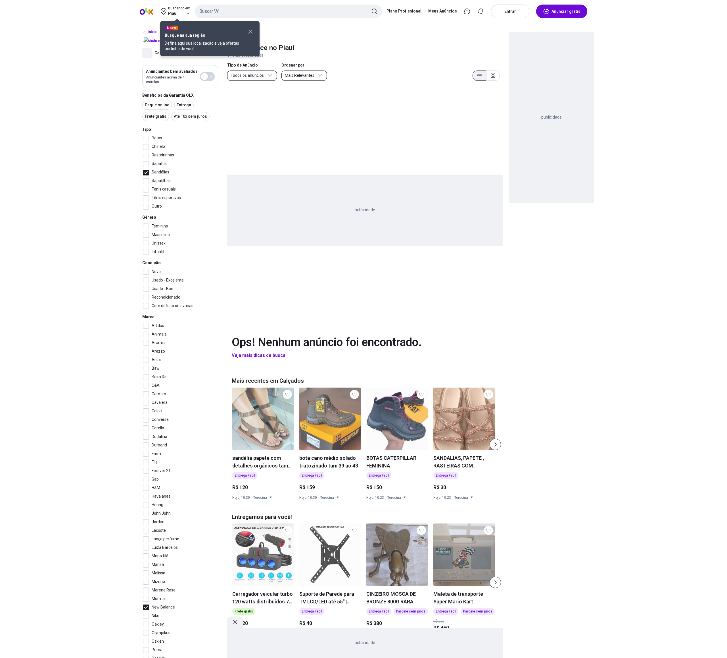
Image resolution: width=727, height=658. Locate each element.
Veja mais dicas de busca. (259, 355)
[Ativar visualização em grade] (493, 76)
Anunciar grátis (565, 11)
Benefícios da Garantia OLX (168, 95)
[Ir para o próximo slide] (495, 444)
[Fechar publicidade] (235, 622)
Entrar (510, 11)
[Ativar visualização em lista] (479, 76)
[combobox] (288, 11)
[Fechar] (250, 32)
